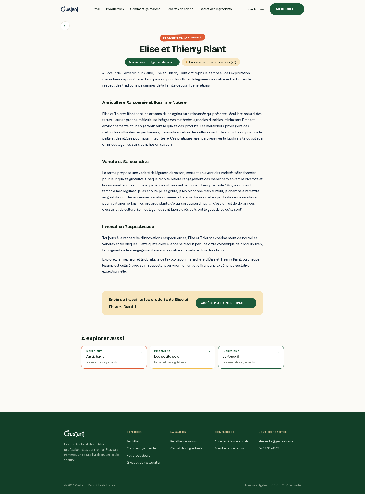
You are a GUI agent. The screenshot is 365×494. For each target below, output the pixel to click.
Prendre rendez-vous (230, 448)
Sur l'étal (133, 441)
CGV (274, 485)
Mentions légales (256, 485)
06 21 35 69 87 (269, 448)
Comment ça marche (145, 9)
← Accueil (65, 25)
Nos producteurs (138, 455)
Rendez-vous (257, 9)
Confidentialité (291, 485)
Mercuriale (287, 9)
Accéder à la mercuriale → (226, 303)
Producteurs (115, 9)
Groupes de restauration (144, 462)
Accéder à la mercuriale (232, 441)
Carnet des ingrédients (216, 9)
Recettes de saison (180, 9)
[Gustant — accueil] (69, 9)
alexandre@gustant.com (276, 441)
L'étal (96, 9)
